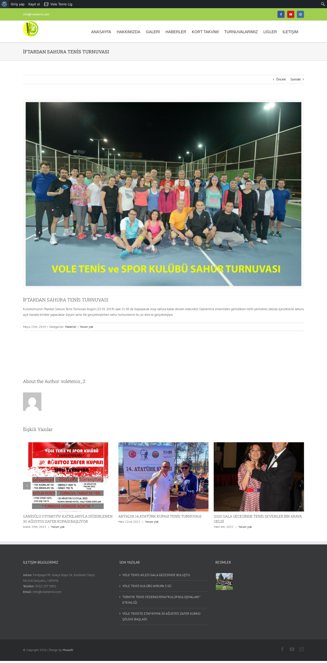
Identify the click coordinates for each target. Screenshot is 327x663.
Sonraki (295, 79)
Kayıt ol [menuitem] (34, 4)
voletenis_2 (73, 381)
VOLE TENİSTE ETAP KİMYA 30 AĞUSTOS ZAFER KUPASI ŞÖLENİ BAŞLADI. (161, 616)
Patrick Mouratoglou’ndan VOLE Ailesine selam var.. (257, 516)
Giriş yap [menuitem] (18, 4)
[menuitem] (4, 4)
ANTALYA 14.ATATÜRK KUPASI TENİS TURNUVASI (64, 516)
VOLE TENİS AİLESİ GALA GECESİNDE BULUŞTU (156, 575)
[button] (27, 486)
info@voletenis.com (36, 14)
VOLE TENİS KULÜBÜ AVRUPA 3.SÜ (146, 586)
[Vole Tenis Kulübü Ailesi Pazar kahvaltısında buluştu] (224, 581)
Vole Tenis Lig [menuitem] (61, 4)
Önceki (281, 79)
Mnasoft (68, 650)
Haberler (70, 327)
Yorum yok (86, 327)
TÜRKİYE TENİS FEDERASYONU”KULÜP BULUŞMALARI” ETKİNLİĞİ (161, 600)
